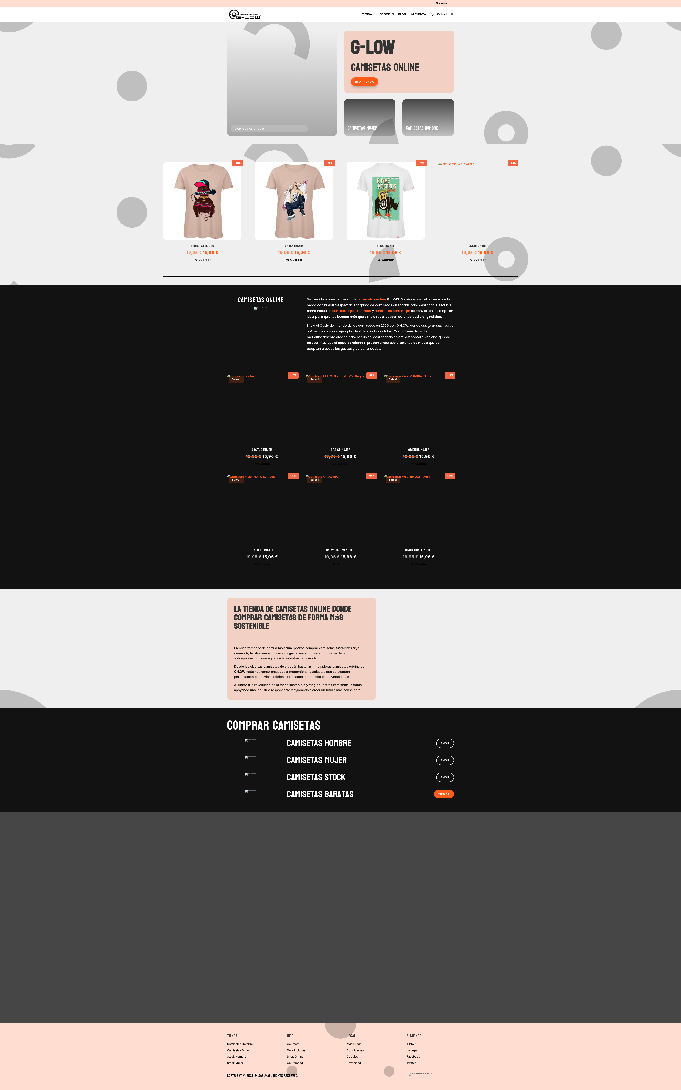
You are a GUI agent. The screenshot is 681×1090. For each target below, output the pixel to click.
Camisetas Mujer (238, 1050)
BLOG (402, 14)
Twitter (411, 1063)
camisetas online (371, 299)
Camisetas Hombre (240, 1044)
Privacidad (354, 1063)
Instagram (413, 1050)
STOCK (385, 14)
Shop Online (295, 1056)
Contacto (293, 1044)
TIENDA (367, 14)
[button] (202, 260)
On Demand (295, 1063)
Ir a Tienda (364, 81)
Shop (445, 743)
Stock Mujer (235, 1063)
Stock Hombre (236, 1056)
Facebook (413, 1056)
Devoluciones (296, 1050)
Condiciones (355, 1050)
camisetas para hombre (351, 311)
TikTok (411, 1044)
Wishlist (441, 14)
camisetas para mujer (392, 311)
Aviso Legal (354, 1044)
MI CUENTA (418, 14)
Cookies (352, 1056)
